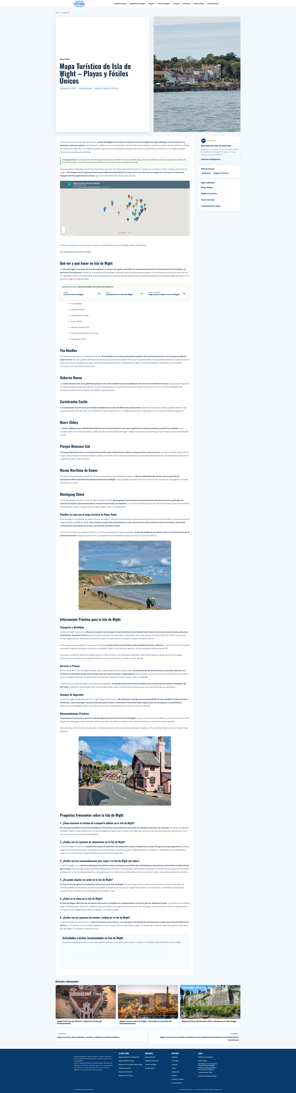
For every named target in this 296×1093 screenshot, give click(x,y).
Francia (175, 1064)
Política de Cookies (205, 1057)
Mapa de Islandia (125, 1072)
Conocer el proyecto (210, 159)
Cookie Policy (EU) (205, 1072)
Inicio (58, 13)
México (174, 1076)
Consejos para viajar (210, 206)
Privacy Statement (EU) (207, 1076)
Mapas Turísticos (221, 173)
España (174, 1057)
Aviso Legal (202, 1061)
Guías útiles (149, 1068)
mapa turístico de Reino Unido (74, 522)
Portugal (175, 1061)
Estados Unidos (178, 1079)
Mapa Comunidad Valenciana (130, 1064)
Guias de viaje (207, 200)
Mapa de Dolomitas (126, 1061)
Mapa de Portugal (126, 1076)
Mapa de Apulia (125, 1068)
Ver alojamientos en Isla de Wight (75, 252)
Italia (174, 1068)
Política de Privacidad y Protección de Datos (207, 1068)
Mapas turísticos (151, 1061)
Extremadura (177, 1083)
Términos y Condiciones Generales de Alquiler (207, 1064)
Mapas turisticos (209, 193)
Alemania (175, 1072)
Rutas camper (150, 1064)
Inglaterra (66, 13)
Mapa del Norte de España (129, 1057)
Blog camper (207, 187)
